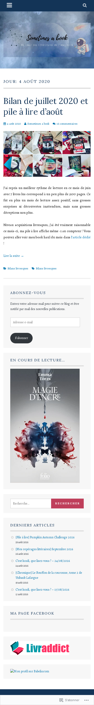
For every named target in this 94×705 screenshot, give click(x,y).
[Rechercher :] (36, 503)
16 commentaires (67, 124)
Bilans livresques (18, 268)
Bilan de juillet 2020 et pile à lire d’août (45, 106)
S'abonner (21, 338)
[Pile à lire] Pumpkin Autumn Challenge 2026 (45, 537)
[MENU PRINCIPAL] (9, 5)
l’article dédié (81, 237)
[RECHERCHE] (85, 5)
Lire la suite (13, 255)
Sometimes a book (38, 124)
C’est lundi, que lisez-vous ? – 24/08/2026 (43, 561)
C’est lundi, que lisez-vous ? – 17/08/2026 (42, 589)
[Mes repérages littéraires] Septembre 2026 (44, 549)
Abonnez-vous (28, 292)
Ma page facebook (32, 613)
